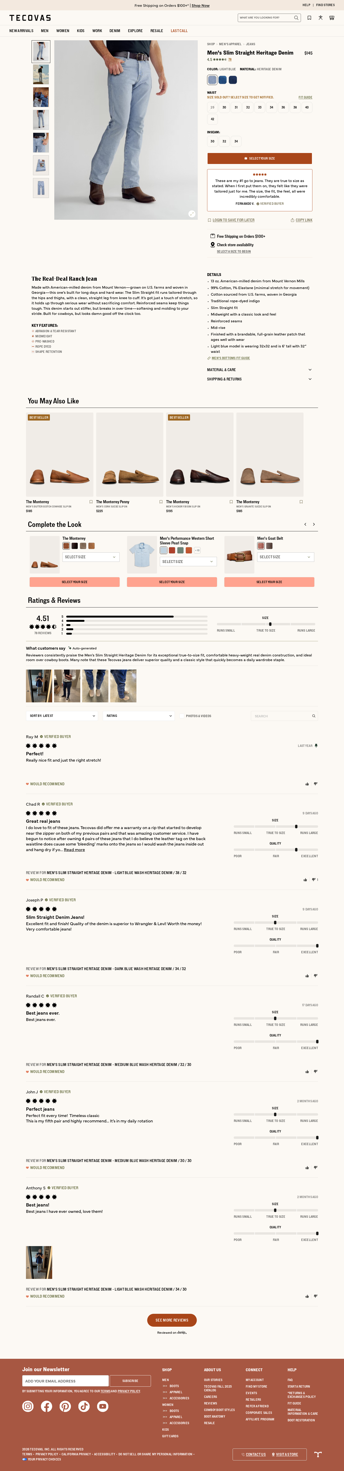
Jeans (250, 44)
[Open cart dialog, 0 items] (331, 17)
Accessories (179, 1398)
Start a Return (299, 1386)
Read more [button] (74, 849)
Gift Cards (170, 1436)
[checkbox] (212, 716)
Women (167, 1405)
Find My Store (256, 1386)
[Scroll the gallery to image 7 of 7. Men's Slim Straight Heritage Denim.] (41, 188)
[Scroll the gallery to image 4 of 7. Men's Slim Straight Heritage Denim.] (41, 119)
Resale (209, 1423)
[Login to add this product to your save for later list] (90, 504)
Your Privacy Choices (44, 1459)
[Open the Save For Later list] (309, 17)
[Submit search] (296, 18)
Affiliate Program (260, 1419)
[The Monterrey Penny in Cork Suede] (130, 455)
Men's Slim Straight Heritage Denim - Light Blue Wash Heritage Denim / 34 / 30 (117, 1289)
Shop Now (201, 5)
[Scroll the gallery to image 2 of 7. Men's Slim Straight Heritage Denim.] (41, 74)
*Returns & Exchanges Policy (302, 1395)
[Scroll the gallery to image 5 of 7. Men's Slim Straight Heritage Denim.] (41, 142)
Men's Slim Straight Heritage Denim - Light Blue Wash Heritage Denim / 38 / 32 (117, 873)
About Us (212, 1370)
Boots (174, 1386)
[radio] (212, 80)
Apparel (176, 1392)
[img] (82, 648)
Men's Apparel (230, 44)
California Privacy (77, 1454)
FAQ (290, 1380)
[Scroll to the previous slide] (305, 524)
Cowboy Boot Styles (219, 1410)
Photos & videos (198, 716)
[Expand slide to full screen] (191, 213)
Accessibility (105, 1454)
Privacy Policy (48, 1454)
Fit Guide (294, 1403)
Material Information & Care (303, 1411)
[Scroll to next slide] (313, 524)
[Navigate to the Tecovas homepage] (30, 18)
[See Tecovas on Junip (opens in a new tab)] (182, 1332)
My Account (255, 1380)
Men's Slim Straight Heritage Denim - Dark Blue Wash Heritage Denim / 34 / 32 (116, 969)
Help (292, 1370)
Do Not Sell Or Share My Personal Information (156, 1454)
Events (251, 1393)
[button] (135, 616)
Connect (254, 1370)
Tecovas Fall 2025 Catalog (218, 1388)
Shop (211, 44)
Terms (28, 1454)
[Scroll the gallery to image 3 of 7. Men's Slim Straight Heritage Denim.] (41, 97)
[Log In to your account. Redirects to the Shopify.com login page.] (320, 17)
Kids (165, 1429)
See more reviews (172, 1320)
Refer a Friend (257, 1406)
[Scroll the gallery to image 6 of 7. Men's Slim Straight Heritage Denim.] (41, 165)
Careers (210, 1397)
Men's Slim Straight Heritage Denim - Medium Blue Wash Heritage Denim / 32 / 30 (119, 1064)
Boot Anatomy (214, 1416)
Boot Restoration (301, 1420)
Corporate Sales (259, 1413)
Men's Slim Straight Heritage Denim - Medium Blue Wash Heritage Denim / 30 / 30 (119, 1160)
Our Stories (213, 1380)
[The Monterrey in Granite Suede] (270, 455)
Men (165, 1380)
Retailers (253, 1399)
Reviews (210, 1403)
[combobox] (264, 18)
